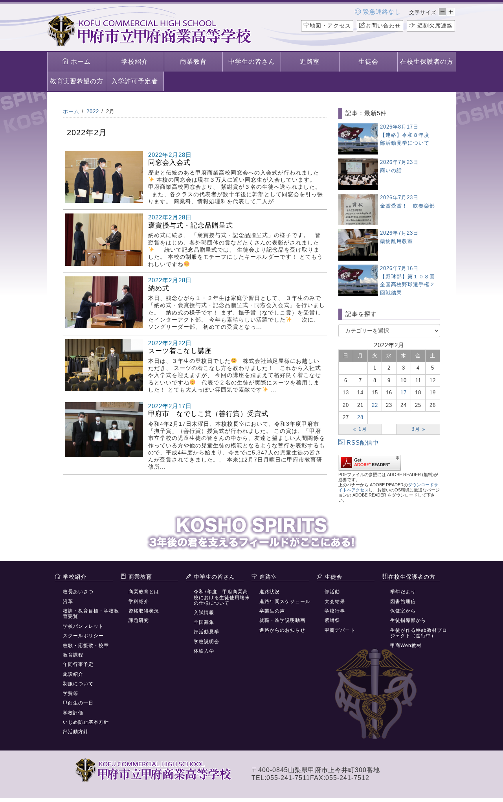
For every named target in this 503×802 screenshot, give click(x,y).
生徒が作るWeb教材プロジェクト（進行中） (418, 632)
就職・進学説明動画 (282, 620)
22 (375, 405)
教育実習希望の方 (76, 81)
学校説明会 (206, 641)
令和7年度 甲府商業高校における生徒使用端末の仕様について (222, 597)
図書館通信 (403, 601)
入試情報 (204, 612)
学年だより (403, 591)
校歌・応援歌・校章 (86, 645)
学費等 (70, 693)
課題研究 (139, 620)
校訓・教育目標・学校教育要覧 (91, 613)
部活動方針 (75, 731)
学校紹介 (134, 61)
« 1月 (360, 429)
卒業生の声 (272, 611)
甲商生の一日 (78, 703)
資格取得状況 (144, 611)
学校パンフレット (83, 626)
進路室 (310, 61)
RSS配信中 (363, 442)
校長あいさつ (78, 591)
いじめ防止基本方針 (86, 722)
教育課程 (73, 655)
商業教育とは (144, 591)
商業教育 (193, 61)
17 (403, 392)
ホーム (80, 61)
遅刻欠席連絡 (434, 25)
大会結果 (335, 601)
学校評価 (73, 713)
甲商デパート (340, 630)
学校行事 (335, 611)
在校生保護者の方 (426, 61)
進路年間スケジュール (284, 601)
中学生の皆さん (251, 61)
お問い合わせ (383, 25)
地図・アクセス (330, 25)
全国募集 (204, 622)
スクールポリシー (83, 635)
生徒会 (368, 61)
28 (360, 417)
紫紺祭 (332, 620)
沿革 (68, 601)
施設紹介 (73, 674)
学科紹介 (139, 601)
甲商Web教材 (406, 645)
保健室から (403, 611)
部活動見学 (206, 632)
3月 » (418, 429)
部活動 (332, 591)
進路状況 (269, 591)
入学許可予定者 (134, 81)
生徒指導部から (408, 620)
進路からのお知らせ (282, 630)
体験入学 (204, 651)
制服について (78, 683)
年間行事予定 (78, 664)
